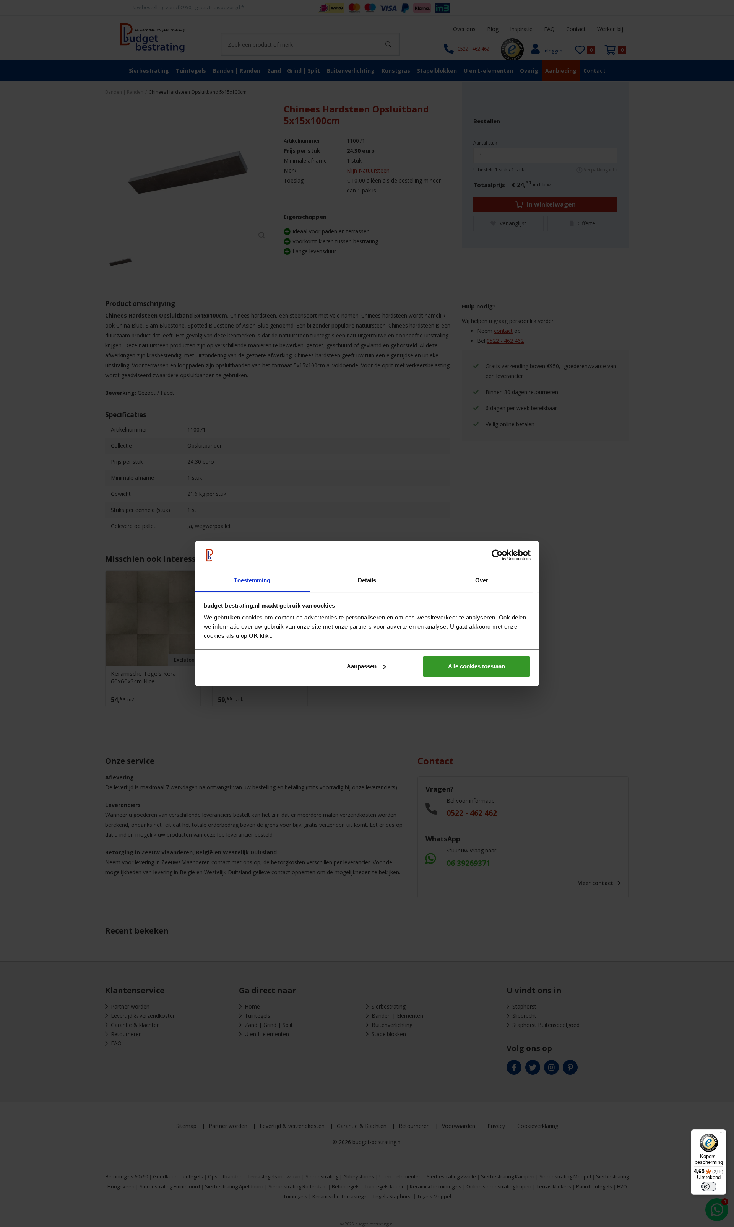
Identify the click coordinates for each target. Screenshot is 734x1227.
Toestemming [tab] (252, 580)
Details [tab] (367, 580)
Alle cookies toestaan (476, 666)
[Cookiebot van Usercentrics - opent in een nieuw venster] (497, 555)
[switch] (708, 1186)
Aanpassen (362, 666)
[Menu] (721, 1134)
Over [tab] (481, 580)
